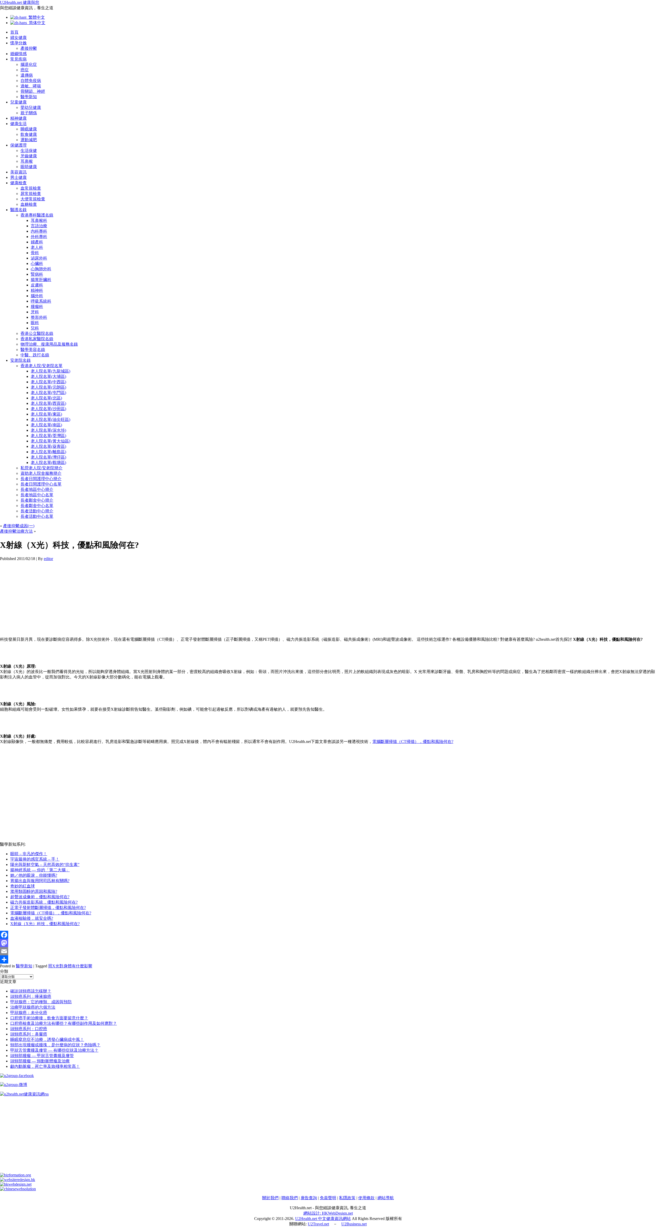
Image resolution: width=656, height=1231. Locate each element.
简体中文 (36, 22)
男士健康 (18, 177)
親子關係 (28, 113)
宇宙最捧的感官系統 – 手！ (34, 859)
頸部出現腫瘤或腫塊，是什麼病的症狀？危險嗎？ (55, 1045)
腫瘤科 (37, 306)
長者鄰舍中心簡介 (36, 500)
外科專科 (39, 236)
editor (48, 558)
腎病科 (37, 274)
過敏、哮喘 (30, 86)
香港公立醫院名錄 (36, 333)
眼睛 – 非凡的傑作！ (28, 854)
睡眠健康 (28, 129)
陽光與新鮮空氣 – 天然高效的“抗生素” (44, 864)
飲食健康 (28, 134)
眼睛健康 (28, 166)
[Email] (328, 951)
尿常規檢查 (30, 193)
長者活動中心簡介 (36, 511)
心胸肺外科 (41, 269)
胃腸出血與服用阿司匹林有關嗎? (39, 880)
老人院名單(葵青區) (48, 446)
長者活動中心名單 (36, 516)
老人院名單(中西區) (48, 382)
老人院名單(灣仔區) (48, 457)
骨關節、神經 (32, 91)
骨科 (35, 253)
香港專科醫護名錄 (36, 215)
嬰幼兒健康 (30, 107)
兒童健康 (18, 102)
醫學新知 (28, 97)
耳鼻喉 (26, 161)
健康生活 (18, 123)
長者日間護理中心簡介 (40, 479)
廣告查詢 (309, 1198)
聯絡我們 (289, 1198)
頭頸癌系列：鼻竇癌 (28, 1034)
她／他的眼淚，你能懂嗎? (33, 875)
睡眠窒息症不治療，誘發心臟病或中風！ (47, 1039)
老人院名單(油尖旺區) (50, 419)
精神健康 (18, 118)
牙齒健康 (28, 156)
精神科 (37, 290)
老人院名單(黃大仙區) (50, 441)
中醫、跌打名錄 (34, 355)
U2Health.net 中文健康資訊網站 (323, 1218)
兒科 (35, 328)
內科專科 (39, 231)
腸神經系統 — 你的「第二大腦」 (40, 870)
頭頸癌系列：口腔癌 (28, 1029)
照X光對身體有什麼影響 (70, 966)
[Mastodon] (328, 943)
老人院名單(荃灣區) (48, 435)
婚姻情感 (18, 53)
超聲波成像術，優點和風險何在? (39, 897)
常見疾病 (18, 59)
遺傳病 (26, 75)
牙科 (35, 312)
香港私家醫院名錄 (36, 339)
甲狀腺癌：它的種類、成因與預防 (41, 1002)
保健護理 (18, 145)
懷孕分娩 (18, 43)
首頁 (14, 32)
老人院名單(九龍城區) (50, 371)
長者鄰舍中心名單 (36, 505)
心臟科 (37, 263)
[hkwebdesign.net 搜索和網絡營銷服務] (16, 1184)
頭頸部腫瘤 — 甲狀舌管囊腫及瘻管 (42, 1055)
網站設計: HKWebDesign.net (328, 1213)
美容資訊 (18, 172)
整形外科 (39, 317)
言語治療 (39, 226)
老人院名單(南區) (46, 425)
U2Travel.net (318, 1224)
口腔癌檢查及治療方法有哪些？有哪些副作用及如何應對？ (63, 1023)
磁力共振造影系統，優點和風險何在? (44, 902)
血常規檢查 (30, 188)
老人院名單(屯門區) (48, 392)
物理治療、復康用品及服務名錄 (49, 344)
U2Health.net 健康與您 (19, 2)
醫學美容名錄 (32, 349)
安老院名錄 (20, 360)
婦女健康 (18, 37)
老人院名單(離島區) (48, 452)
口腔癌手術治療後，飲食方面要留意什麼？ (49, 1018)
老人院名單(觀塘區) (48, 462)
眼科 (35, 322)
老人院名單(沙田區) (48, 409)
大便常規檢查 (32, 199)
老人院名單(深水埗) (48, 430)
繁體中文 (35, 17)
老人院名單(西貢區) (48, 403)
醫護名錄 (18, 210)
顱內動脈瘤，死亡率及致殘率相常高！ (45, 1066)
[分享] (328, 959)
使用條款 (366, 1198)
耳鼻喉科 (39, 220)
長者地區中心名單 (36, 495)
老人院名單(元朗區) (48, 387)
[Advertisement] (154, 597)
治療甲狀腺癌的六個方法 (32, 1007)
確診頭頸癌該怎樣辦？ (30, 991)
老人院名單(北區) (46, 398)
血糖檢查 (28, 204)
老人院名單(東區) (46, 414)
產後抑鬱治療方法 (16, 531)
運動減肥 (28, 140)
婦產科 (37, 242)
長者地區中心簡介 (36, 489)
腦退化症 (28, 64)
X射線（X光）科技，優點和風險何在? (45, 924)
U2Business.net (354, 1224)
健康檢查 (18, 183)
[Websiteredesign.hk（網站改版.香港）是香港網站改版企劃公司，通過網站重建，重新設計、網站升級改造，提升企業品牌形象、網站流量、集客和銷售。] (17, 1179)
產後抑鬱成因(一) (18, 526)
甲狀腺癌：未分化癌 (28, 1012)
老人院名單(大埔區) (48, 376)
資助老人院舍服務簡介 (40, 473)
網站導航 (385, 1198)
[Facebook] (328, 935)
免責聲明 (328, 1198)
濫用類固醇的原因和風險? (33, 891)
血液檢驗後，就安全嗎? (31, 918)
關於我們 (270, 1198)
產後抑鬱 (28, 48)
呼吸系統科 (41, 301)
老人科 (37, 247)
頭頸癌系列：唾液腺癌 (30, 996)
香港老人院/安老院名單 (41, 366)
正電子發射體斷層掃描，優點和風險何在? (48, 907)
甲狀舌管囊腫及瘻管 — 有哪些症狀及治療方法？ (54, 1050)
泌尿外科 (39, 258)
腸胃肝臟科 (41, 279)
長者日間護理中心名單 (40, 484)
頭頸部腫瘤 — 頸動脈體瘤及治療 (40, 1061)
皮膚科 (37, 285)
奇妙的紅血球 (22, 886)
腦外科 (37, 296)
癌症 (24, 70)
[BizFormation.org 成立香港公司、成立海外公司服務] (15, 1175)
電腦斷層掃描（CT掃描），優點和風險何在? (412, 741)
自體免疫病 (30, 80)
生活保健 (28, 150)
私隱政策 (347, 1198)
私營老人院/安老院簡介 (41, 468)
